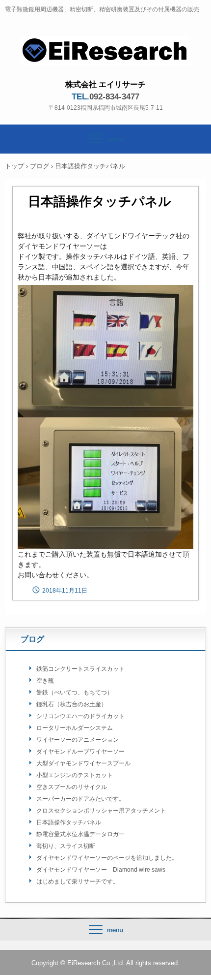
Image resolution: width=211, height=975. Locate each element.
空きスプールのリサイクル (71, 787)
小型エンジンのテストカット (74, 775)
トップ (14, 166)
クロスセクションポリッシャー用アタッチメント (101, 810)
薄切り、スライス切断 (65, 846)
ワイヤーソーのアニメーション (77, 739)
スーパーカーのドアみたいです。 (80, 798)
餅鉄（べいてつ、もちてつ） (74, 692)
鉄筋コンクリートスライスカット (80, 668)
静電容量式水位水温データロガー (80, 834)
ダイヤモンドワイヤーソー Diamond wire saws (100, 869)
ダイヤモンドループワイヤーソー (80, 751)
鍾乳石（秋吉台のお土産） (71, 704)
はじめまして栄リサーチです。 (77, 881)
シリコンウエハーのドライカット (80, 716)
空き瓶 (45, 680)
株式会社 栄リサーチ (105, 45)
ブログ (39, 166)
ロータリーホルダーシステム (74, 727)
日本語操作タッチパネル (68, 822)
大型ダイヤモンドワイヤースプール (83, 763)
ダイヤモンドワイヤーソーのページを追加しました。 (107, 857)
